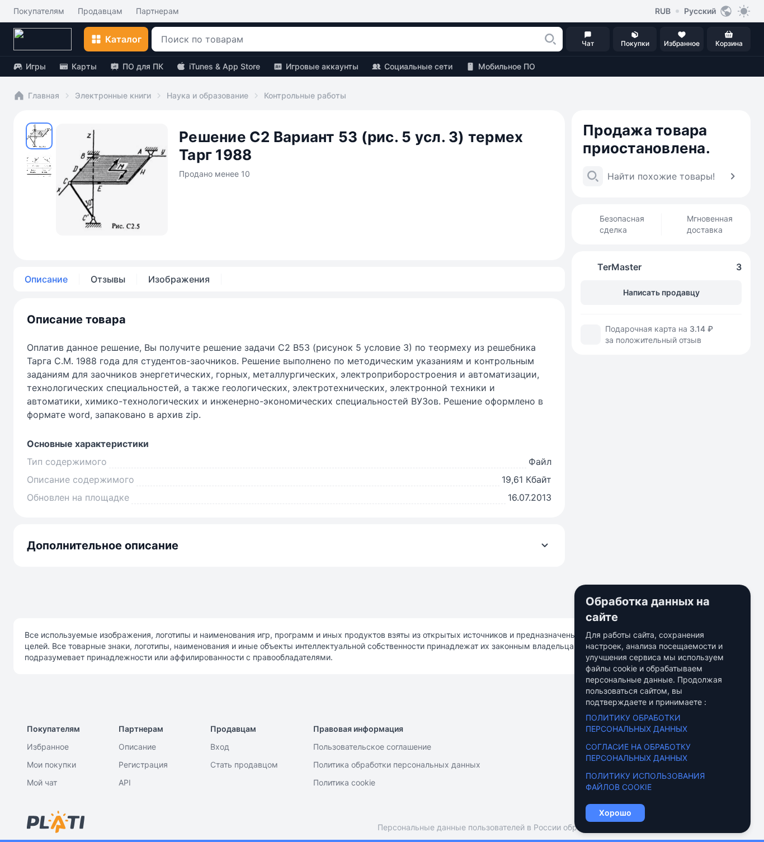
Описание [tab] (46, 279)
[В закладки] (536, 120)
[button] (550, 39)
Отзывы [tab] (108, 279)
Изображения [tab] (179, 279)
